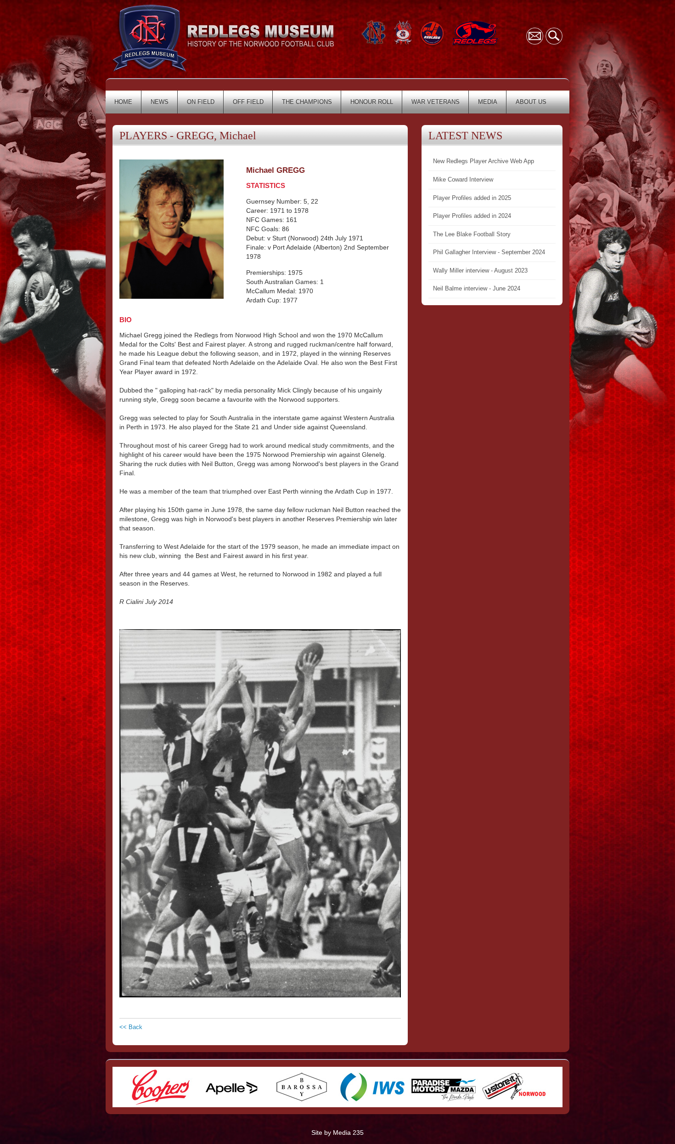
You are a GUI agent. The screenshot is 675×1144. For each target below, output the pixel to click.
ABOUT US (531, 101)
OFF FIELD (248, 101)
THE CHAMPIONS (307, 101)
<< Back (130, 1027)
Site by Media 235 (337, 1132)
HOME (123, 101)
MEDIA (487, 101)
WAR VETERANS (435, 101)
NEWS (160, 101)
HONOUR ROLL (371, 101)
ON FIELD (200, 101)
